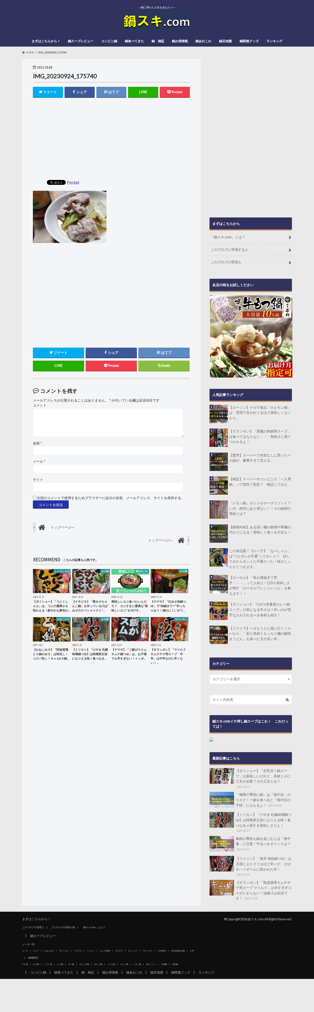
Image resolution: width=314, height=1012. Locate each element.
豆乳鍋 (175, 964)
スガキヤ (119, 950)
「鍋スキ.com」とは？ (227, 237)
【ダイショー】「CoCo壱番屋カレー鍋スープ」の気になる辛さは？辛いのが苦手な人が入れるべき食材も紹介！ (260, 609)
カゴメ (36, 950)
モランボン (64, 950)
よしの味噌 (105, 950)
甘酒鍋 (164, 964)
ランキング (274, 41)
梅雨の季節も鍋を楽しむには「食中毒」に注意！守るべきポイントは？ (263, 843)
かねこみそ (49, 950)
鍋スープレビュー (80, 41)
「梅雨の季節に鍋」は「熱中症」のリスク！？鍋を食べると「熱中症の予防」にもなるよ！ (263, 799)
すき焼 (25, 964)
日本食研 (162, 950)
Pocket (73, 182)
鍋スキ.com (256, 919)
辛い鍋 (71, 964)
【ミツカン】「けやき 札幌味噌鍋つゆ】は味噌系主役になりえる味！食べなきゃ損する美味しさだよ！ (263, 822)
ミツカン (91, 950)
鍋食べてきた (134, 41)
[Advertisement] (111, 139)
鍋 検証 (158, 41)
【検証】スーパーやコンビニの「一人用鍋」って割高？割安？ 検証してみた (260, 481)
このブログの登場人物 (62, 927)
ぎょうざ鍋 (84, 964)
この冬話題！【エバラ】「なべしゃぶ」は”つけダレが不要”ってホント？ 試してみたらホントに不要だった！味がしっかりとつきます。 (260, 559)
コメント (40, 405)
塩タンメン (151, 964)
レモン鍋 (137, 964)
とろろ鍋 (111, 964)
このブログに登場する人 (229, 249)
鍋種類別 (33, 957)
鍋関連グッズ (249, 41)
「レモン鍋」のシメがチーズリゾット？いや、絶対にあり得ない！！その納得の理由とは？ (260, 508)
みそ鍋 (36, 964)
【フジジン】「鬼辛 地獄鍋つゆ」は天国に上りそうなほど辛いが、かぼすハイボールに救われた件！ (263, 866)
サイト (38, 479)
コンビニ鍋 (109, 41)
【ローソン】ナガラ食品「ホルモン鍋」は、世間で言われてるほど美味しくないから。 (260, 412)
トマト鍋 (48, 964)
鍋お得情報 (180, 41)
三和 (192, 950)
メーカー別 (28, 944)
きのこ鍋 (98, 964)
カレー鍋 (124, 964)
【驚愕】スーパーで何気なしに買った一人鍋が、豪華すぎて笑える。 (260, 458)
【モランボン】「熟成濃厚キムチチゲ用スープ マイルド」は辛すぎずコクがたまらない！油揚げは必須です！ (263, 890)
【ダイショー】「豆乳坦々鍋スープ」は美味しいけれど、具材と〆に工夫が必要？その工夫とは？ (263, 778)
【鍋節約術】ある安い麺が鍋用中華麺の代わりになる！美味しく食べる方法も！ (260, 529)
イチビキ (78, 950)
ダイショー (133, 950)
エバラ (25, 950)
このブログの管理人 (225, 262)
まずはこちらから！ (46, 41)
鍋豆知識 (225, 41)
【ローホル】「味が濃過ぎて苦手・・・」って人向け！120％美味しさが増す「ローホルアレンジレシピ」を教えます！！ (260, 585)
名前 (37, 443)
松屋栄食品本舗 (178, 950)
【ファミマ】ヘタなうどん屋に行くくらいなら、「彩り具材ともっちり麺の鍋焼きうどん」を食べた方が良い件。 (260, 633)
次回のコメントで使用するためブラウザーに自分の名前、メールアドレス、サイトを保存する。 (110, 498)
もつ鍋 (60, 964)
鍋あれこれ (203, 41)
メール (39, 461)
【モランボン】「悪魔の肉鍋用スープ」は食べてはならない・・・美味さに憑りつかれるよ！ (260, 436)
